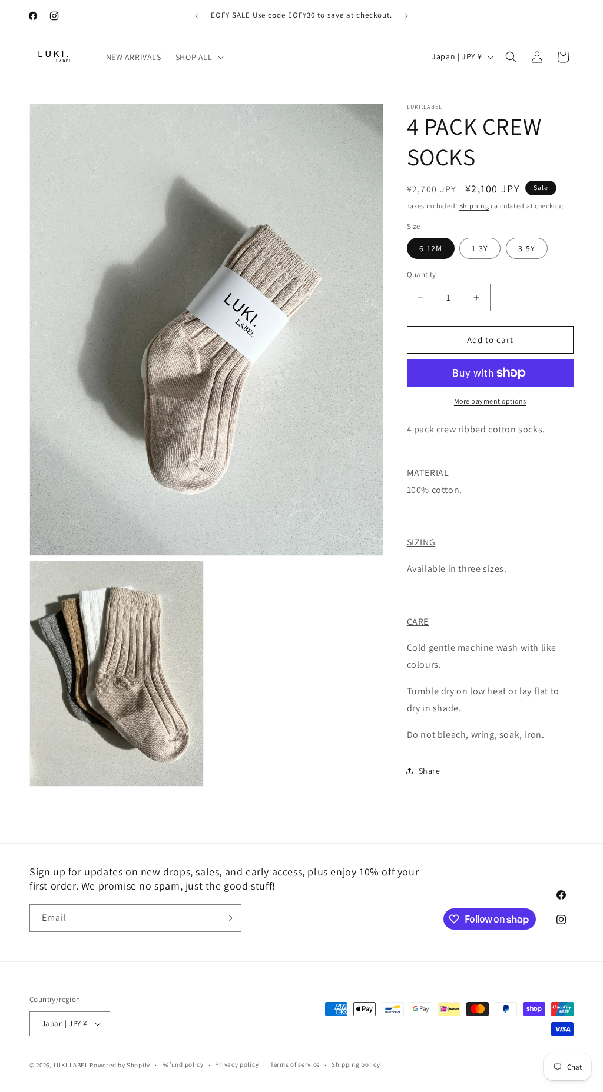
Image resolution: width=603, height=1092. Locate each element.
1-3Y (480, 248)
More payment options (490, 401)
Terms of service (295, 1064)
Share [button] (429, 770)
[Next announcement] (406, 16)
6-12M (430, 248)
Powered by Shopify (120, 1065)
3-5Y (526, 248)
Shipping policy (356, 1064)
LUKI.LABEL (71, 1065)
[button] (198, 57)
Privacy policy (237, 1064)
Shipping (474, 205)
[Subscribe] (228, 918)
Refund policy (183, 1064)
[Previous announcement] (197, 16)
